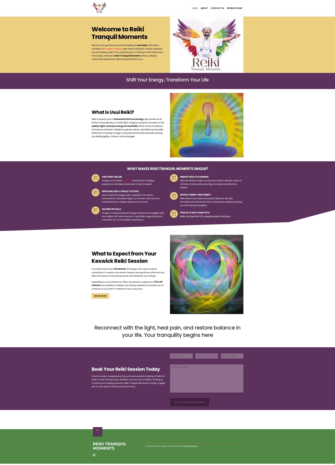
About (204, 8)
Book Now (100, 295)
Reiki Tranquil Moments (110, 446)
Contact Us (217, 8)
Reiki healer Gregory (111, 48)
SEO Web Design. (191, 446)
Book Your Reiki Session (190, 402)
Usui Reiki (127, 180)
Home (195, 8)
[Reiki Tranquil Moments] (99, 12)
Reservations (234, 8)
